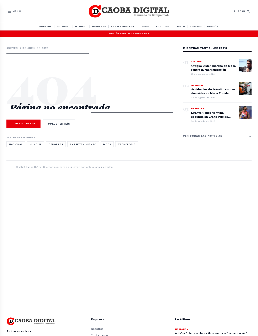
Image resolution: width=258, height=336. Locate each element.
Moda (145, 26)
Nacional (63, 26)
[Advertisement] (90, 71)
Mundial (81, 26)
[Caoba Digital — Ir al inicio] (129, 11)
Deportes (99, 26)
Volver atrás (59, 123)
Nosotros (97, 328)
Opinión (212, 26)
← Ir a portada (23, 123)
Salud (181, 26)
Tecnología (163, 26)
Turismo (196, 26)
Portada (45, 26)
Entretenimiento (124, 26)
